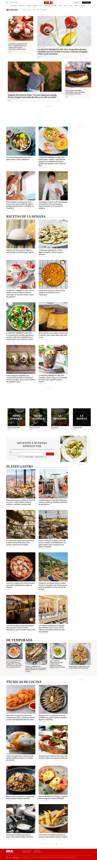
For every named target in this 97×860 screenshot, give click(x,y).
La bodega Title (77, 427)
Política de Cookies (38, 857)
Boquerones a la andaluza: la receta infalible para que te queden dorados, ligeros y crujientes (53, 717)
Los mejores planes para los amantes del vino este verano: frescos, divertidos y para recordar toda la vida (20, 627)
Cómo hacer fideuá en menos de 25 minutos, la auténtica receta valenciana (52, 292)
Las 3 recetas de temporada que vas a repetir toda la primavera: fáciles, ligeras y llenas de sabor (57, 664)
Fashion (29, 5)
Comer (33, 9)
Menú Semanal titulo (14, 427)
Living (60, 5)
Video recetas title (34, 427)
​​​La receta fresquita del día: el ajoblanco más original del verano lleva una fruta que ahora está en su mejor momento (14, 664)
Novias (70, 5)
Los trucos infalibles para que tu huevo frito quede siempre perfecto (19, 836)
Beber (37, 9)
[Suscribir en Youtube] (16, 857)
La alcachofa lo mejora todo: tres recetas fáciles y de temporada (79, 667)
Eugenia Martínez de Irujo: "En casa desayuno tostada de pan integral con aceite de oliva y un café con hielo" (32, 95)
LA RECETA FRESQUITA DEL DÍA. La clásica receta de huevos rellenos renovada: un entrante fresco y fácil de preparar (20, 293)
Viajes (65, 5)
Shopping (54, 5)
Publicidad (26, 852)
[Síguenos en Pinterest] (19, 857)
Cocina (40, 5)
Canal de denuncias (69, 857)
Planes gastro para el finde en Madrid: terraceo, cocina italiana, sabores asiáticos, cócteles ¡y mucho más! (20, 502)
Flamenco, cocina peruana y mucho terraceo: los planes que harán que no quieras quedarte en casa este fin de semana (53, 586)
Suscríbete (86, 2)
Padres (76, 5)
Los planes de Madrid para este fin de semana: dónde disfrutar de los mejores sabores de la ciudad (20, 542)
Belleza (35, 5)
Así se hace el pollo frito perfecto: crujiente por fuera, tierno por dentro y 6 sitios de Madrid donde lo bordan (20, 717)
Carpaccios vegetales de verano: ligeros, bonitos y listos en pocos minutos (51, 252)
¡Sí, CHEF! (50, 453)
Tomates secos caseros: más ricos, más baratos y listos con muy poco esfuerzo (53, 757)
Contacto (37, 850)
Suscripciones (27, 850)
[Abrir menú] (7, 2)
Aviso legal (26, 857)
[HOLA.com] (48, 3)
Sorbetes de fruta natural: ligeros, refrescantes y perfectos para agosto (20, 251)
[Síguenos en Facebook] (9, 857)
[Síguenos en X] (12, 857)
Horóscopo (82, 5)
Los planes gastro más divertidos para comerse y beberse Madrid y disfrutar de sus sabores (53, 502)
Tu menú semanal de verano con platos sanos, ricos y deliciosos (18, 158)
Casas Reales (21, 5)
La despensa (54, 427)
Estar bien (47, 5)
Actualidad (13, 5)
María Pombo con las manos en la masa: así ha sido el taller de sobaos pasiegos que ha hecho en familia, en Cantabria (20, 205)
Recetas (25, 9)
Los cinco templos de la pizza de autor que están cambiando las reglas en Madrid (20, 585)
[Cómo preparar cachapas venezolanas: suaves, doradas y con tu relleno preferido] (78, 74)
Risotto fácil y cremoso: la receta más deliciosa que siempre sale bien (20, 797)
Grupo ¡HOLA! (38, 852)
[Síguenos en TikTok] (14, 857)
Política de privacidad (53, 857)
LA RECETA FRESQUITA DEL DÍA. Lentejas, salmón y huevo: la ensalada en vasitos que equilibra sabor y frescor (53, 378)
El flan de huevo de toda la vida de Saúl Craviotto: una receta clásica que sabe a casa (53, 335)
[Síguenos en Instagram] (7, 857)
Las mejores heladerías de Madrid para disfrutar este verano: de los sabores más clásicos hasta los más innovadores (52, 628)
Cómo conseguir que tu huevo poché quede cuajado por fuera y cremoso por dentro (20, 758)
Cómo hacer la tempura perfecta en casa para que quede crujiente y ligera (53, 836)
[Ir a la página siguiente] (56, 844)
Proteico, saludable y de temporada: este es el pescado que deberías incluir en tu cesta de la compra (36, 668)
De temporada (43, 9)
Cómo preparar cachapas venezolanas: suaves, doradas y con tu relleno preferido (75, 92)
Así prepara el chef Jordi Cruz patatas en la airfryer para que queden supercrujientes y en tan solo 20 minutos (53, 205)
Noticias (29, 9)
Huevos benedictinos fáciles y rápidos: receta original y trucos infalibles (53, 797)
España (76, 2)
